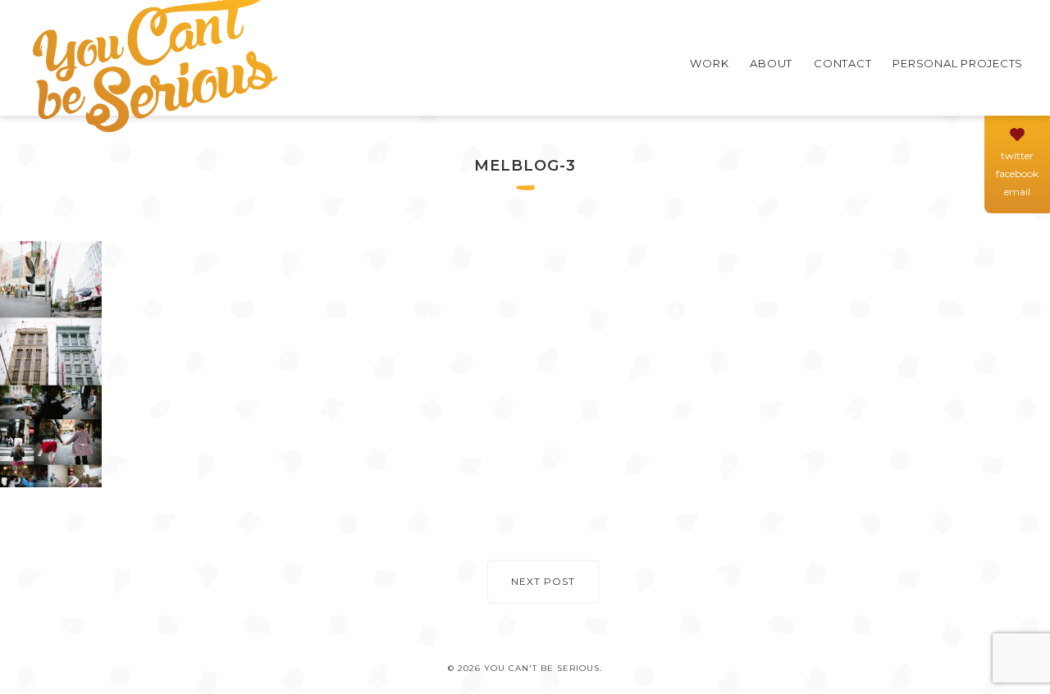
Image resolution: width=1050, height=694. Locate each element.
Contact (842, 63)
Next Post (543, 581)
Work (709, 63)
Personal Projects (957, 63)
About (771, 63)
